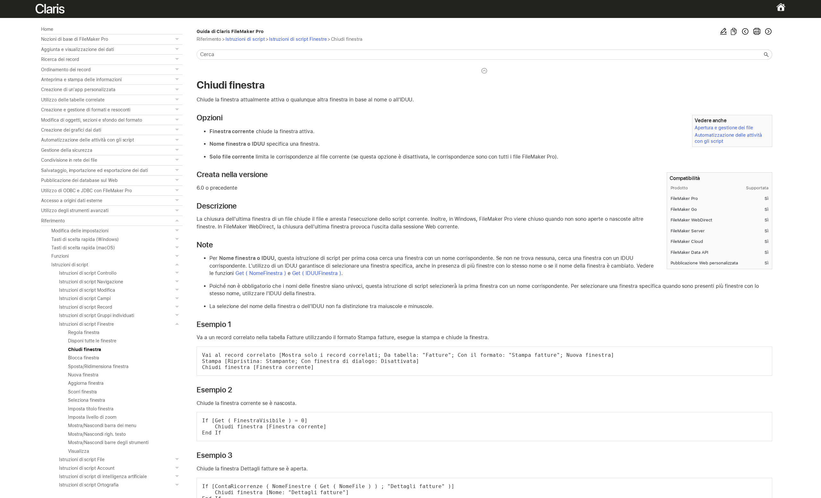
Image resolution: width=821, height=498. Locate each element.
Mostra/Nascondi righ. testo (97, 434)
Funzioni (60, 256)
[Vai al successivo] (767, 31)
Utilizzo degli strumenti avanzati (74, 210)
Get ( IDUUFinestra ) (316, 273)
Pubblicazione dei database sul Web (79, 180)
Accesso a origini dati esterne (71, 200)
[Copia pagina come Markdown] (734, 31)
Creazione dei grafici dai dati (71, 130)
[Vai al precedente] (745, 31)
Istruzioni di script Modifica (87, 290)
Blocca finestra (83, 357)
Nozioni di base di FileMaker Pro (74, 39)
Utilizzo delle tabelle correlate (73, 99)
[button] (178, 39)
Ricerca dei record (60, 59)
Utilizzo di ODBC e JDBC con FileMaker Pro (86, 190)
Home (47, 29)
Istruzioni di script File (82, 459)
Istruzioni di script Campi (85, 298)
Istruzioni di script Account (86, 468)
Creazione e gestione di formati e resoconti (85, 109)
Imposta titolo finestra (91, 408)
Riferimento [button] (53, 220)
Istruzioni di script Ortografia (89, 484)
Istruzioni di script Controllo (87, 273)
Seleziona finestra (86, 400)
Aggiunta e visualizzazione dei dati (77, 49)
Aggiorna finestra (86, 383)
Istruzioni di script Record (85, 307)
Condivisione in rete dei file (69, 160)
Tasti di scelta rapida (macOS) (83, 247)
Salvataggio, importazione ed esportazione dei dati (94, 170)
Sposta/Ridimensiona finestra (98, 366)
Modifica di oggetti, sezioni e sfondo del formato (91, 120)
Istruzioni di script (69, 264)
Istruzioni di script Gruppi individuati (96, 315)
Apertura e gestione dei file (724, 127)
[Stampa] (757, 31)
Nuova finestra (83, 374)
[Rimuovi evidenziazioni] (723, 31)
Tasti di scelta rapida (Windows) (85, 239)
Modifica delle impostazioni (79, 230)
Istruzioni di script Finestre (86, 324)
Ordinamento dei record (66, 69)
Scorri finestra (82, 391)
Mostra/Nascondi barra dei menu (102, 425)
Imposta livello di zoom (92, 417)
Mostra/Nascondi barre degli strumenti (108, 442)
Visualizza (78, 451)
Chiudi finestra (84, 349)
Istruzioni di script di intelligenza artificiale (103, 476)
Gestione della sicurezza (66, 150)
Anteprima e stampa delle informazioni (81, 79)
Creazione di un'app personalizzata (78, 89)
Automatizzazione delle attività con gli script (87, 139)
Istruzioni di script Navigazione (91, 281)
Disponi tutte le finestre (92, 340)
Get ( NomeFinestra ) (260, 273)
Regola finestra (83, 332)
